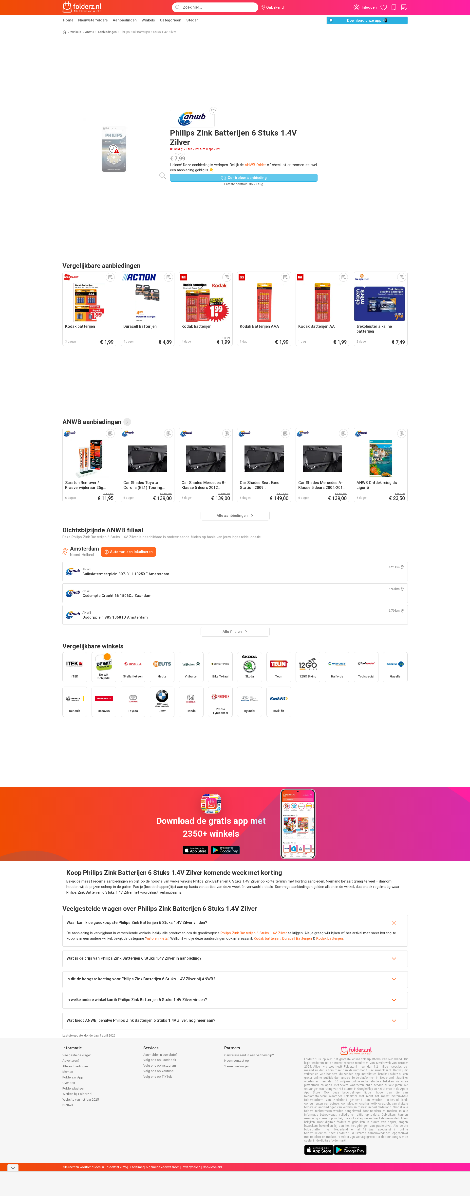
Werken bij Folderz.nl (77, 1094)
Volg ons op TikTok (157, 1076)
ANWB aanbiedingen (91, 422)
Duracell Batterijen (297, 938)
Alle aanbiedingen (75, 1066)
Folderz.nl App (72, 1077)
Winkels (148, 20)
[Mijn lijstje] (404, 7)
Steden (192, 20)
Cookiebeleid (212, 1167)
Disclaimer (136, 1167)
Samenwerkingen (236, 1066)
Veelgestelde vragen (77, 1055)
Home (68, 20)
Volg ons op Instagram (159, 1065)
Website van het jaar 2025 (80, 1099)
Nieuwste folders (93, 20)
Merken (67, 1072)
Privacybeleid (191, 1167)
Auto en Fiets (157, 938)
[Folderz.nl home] (81, 7)
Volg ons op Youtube (158, 1071)
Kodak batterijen (267, 938)
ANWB (89, 32)
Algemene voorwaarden (163, 1167)
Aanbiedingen (125, 20)
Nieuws (67, 1105)
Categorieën (170, 20)
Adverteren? (70, 1060)
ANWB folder (255, 165)
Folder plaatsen (73, 1088)
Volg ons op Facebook (159, 1060)
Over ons (68, 1083)
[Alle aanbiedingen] (127, 422)
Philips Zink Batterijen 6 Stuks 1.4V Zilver (254, 933)
